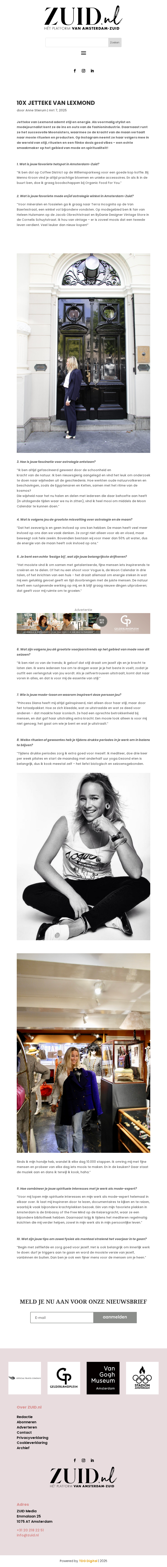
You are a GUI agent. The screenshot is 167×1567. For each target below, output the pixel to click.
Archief (23, 1447)
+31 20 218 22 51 (30, 1530)
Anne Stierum (35, 110)
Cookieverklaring (32, 1442)
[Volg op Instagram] (83, 70)
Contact (24, 1432)
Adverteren (27, 1427)
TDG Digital (88, 1561)
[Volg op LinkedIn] (92, 70)
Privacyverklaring (32, 1437)
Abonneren (26, 1422)
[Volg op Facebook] (74, 70)
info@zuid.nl (28, 1535)
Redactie (25, 1416)
